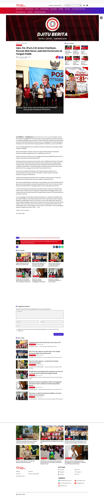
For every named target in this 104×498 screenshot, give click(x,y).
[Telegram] (59, 247)
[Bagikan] (62, 57)
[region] (52, 28)
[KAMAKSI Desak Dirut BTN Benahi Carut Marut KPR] (23, 257)
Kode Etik (30, 471)
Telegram (61, 472)
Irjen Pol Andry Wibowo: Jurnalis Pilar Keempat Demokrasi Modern (54, 265)
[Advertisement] (26, 1)
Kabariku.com (63, 485)
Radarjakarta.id (80, 483)
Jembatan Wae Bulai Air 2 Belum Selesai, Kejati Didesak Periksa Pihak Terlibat (68, 52)
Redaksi (18, 471)
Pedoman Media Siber (33, 474)
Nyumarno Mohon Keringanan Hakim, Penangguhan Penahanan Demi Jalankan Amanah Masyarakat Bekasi (39, 280)
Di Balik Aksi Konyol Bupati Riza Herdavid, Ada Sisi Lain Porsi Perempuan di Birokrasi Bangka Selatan (23, 280)
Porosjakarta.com (81, 480)
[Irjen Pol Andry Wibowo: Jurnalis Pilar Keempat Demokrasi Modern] (56, 257)
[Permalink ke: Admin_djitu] (17, 57)
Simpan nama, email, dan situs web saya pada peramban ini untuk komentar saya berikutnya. (38, 330)
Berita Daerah (68, 48)
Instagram (78, 472)
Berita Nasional (20, 260)
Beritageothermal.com (66, 480)
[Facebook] (54, 247)
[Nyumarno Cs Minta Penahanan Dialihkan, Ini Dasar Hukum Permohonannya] (56, 273)
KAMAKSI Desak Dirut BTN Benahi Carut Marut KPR (22, 264)
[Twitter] (57, 247)
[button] (80, 5)
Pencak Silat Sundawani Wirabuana (51, 237)
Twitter (78, 469)
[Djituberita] (21, 5)
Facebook (61, 469)
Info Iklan (18, 474)
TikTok (77, 474)
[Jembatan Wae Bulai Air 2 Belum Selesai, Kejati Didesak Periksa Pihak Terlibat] (27, 433)
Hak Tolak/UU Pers (20, 476)
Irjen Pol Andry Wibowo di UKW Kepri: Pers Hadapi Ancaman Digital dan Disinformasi (38, 265)
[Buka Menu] (87, 5)
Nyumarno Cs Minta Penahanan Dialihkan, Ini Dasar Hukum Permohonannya (54, 280)
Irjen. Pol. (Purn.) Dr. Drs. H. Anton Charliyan (31, 237)
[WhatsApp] (62, 247)
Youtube (62, 474)
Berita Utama (19, 45)
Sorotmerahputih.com (65, 483)
